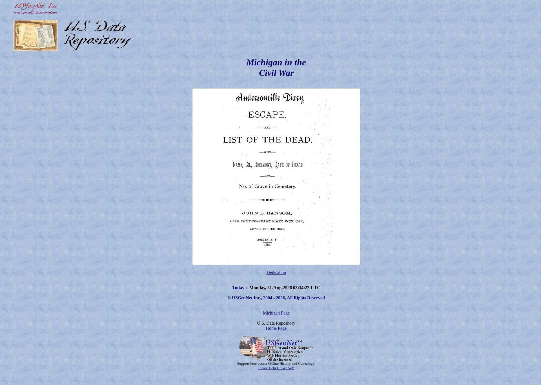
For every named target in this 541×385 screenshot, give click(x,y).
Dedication (276, 272)
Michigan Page (276, 313)
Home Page (276, 328)
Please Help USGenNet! (276, 368)
